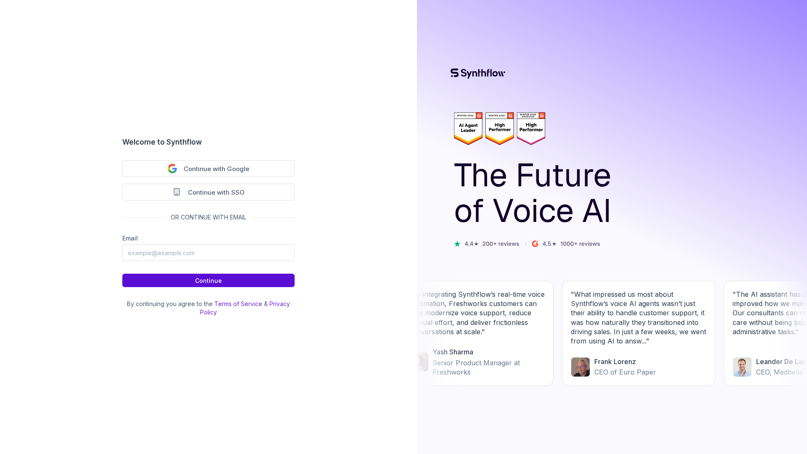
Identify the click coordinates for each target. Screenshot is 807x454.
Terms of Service (238, 303)
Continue (208, 280)
